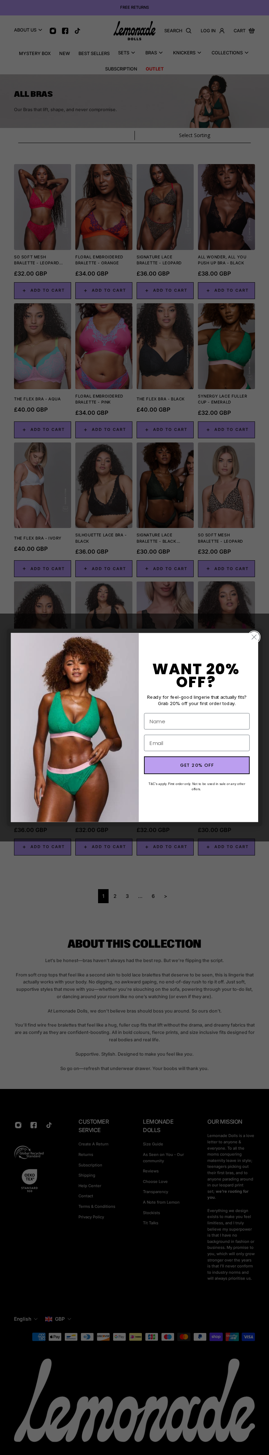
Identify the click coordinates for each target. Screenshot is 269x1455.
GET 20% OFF (197, 765)
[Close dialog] (254, 637)
